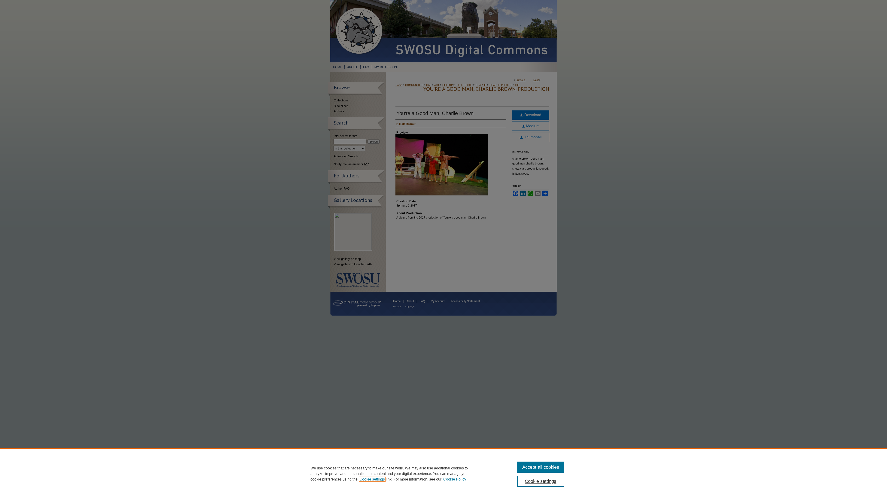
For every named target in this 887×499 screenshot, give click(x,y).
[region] (443, 473)
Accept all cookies (540, 467)
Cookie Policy (454, 479)
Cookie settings (372, 479)
